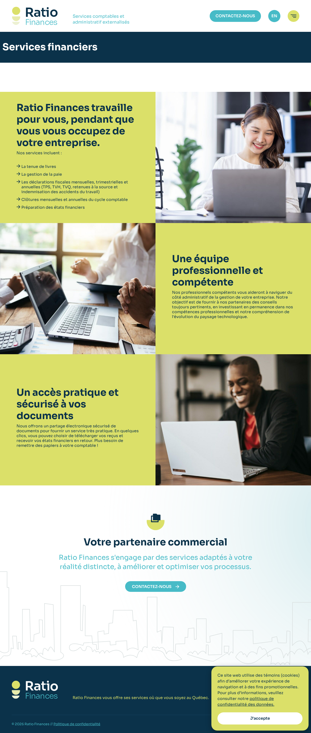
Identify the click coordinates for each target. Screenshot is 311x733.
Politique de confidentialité (76, 724)
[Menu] (293, 16)
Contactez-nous (235, 15)
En (274, 15)
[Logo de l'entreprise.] (35, 16)
